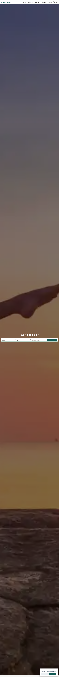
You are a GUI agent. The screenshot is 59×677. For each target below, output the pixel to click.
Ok (52, 673)
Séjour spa (24, 2)
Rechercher (52, 339)
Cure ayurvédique (37, 2)
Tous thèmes (56, 2)
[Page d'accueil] (6, 2)
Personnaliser (45, 673)
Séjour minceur (44, 2)
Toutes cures (50, 2)
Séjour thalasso (30, 2)
